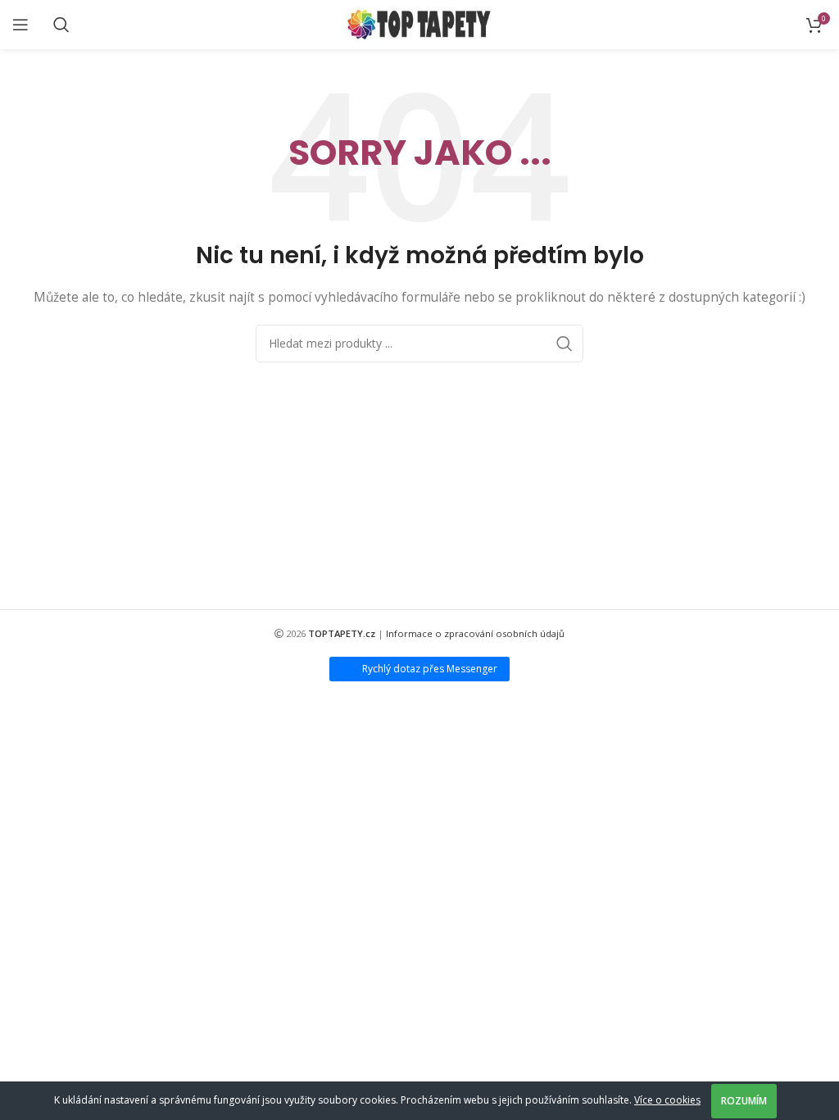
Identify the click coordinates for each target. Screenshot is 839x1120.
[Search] (61, 24)
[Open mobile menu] (20, 24)
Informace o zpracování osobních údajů (475, 633)
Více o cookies (667, 1100)
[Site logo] (420, 23)
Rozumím (744, 1101)
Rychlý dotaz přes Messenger (429, 669)
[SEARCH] (564, 343)
